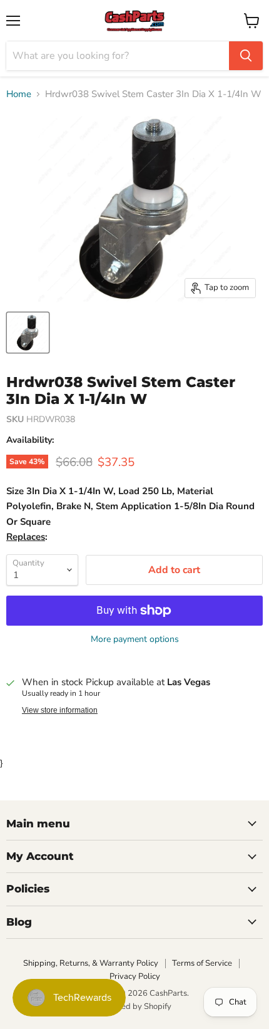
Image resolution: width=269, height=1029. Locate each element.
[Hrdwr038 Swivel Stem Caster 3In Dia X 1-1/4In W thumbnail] (28, 333)
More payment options (135, 639)
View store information (60, 710)
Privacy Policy (134, 976)
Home (18, 94)
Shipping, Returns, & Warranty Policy (90, 963)
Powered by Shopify (134, 1006)
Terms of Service (202, 963)
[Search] (246, 55)
